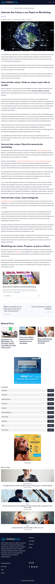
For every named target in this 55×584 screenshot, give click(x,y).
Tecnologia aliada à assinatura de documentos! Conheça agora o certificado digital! (27, 485)
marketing (17, 252)
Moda (2, 569)
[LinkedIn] (34, 566)
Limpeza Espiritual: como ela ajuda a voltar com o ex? (27, 527)
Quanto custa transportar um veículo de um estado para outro (34, 161)
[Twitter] (32, 566)
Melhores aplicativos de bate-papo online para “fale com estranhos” (12, 309)
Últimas (27, 504)
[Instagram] (36, 566)
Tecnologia (31, 541)
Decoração (3, 566)
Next (48, 312)
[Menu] (50, 2)
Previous (8, 314)
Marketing (3, 16)
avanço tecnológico (41, 150)
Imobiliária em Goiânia (7, 201)
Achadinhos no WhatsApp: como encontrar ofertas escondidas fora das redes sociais (8, 343)
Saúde (30, 547)
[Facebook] (29, 566)
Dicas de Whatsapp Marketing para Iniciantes (45, 341)
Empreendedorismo (27, 483)
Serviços (31, 544)
